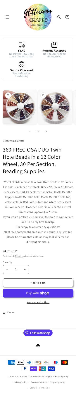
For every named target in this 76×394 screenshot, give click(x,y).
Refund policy (61, 376)
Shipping (19, 256)
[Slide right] (46, 131)
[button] (7, 17)
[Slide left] (30, 131)
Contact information (40, 387)
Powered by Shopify (42, 376)
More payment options (38, 302)
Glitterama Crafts (23, 376)
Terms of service (39, 382)
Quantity (7, 262)
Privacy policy (21, 382)
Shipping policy (57, 382)
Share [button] (10, 312)
